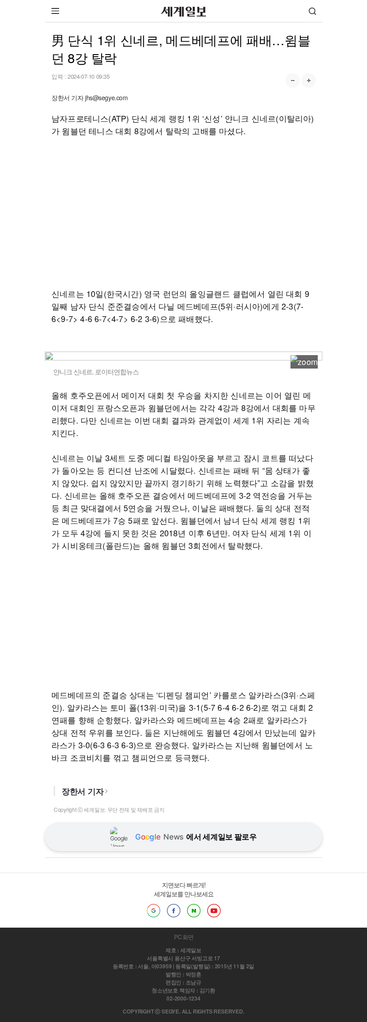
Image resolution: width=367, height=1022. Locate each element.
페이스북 (173, 910)
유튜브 (214, 910)
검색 (312, 11)
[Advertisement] (183, 212)
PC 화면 (183, 937)
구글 (153, 910)
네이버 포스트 (194, 910)
